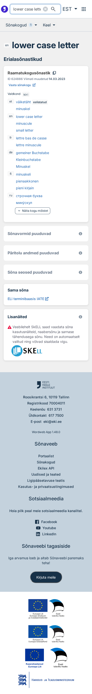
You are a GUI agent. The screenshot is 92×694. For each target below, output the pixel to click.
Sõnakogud (46, 462)
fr (11, 137)
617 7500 (56, 415)
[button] (70, 9)
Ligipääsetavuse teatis (46, 480)
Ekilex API (46, 468)
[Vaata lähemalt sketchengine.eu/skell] (80, 317)
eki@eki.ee (52, 421)
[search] (35, 9)
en (7, 45)
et (10, 101)
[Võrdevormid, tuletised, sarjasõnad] (80, 272)
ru (10, 195)
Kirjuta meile (46, 577)
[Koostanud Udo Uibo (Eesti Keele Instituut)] (80, 253)
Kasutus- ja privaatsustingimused (46, 486)
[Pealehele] (4, 9)
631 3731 (54, 409)
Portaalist (46, 456)
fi (11, 174)
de (11, 152)
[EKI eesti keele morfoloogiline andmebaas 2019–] (80, 233)
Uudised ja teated (46, 474)
